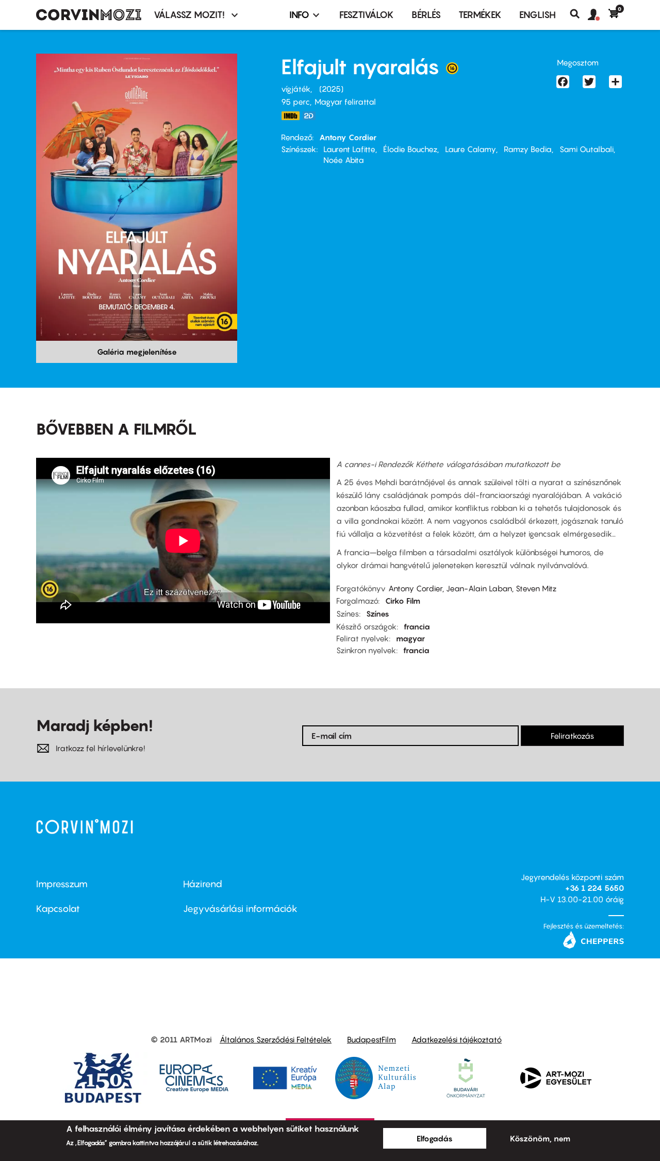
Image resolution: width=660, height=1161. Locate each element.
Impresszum (62, 883)
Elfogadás (435, 1138)
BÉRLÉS (426, 14)
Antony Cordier (347, 137)
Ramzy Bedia (528, 149)
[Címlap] (88, 15)
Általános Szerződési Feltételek (276, 1039)
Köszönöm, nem (540, 1138)
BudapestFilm (371, 1039)
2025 (331, 88)
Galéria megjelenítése (137, 351)
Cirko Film (402, 600)
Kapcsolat (58, 908)
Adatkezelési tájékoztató (456, 1039)
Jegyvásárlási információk (240, 908)
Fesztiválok (366, 14)
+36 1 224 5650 (594, 887)
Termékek (480, 14)
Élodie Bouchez (410, 149)
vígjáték (295, 88)
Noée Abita (343, 159)
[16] (452, 70)
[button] (598, 15)
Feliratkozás (572, 735)
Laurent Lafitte (349, 149)
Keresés (579, 14)
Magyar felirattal (345, 101)
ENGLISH (537, 14)
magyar (410, 638)
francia (417, 626)
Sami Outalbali (586, 149)
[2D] (312, 115)
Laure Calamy (470, 149)
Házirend (202, 883)
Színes (377, 613)
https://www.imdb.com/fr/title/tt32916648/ (290, 115)
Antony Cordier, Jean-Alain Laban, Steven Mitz (472, 588)
